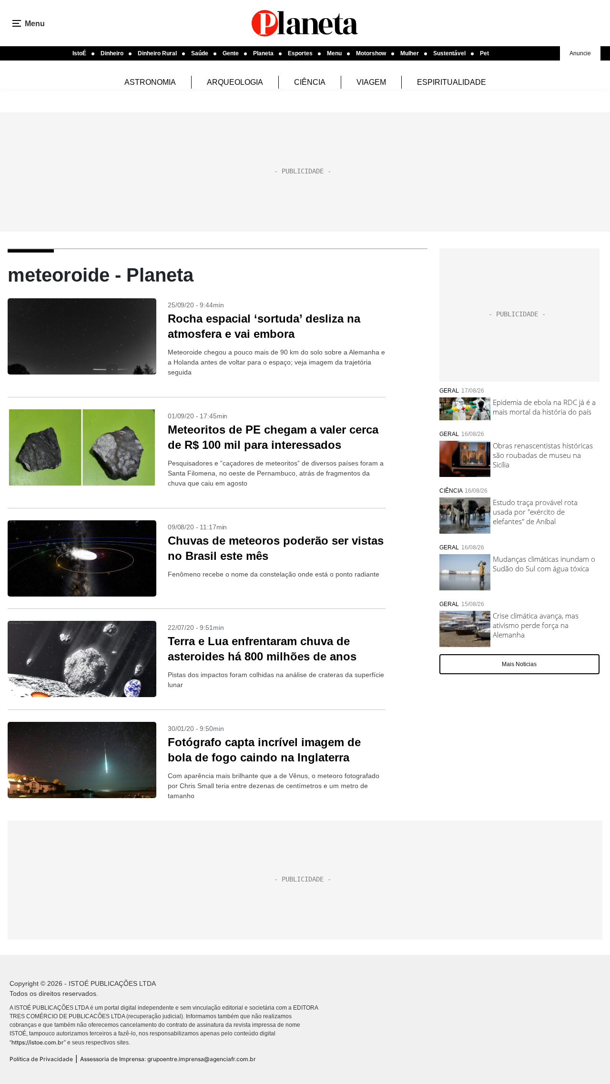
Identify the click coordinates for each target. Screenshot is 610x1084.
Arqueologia (235, 82)
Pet (484, 53)
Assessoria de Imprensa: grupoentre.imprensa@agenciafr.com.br (168, 1059)
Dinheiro (112, 53)
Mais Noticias (519, 664)
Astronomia (150, 82)
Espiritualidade (451, 82)
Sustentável (449, 53)
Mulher (409, 53)
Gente (231, 53)
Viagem (371, 82)
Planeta (263, 53)
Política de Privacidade (41, 1059)
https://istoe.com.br (37, 1042)
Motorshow (371, 53)
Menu (334, 53)
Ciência (309, 82)
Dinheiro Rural (157, 53)
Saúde (199, 53)
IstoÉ (79, 53)
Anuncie (580, 53)
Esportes (300, 53)
